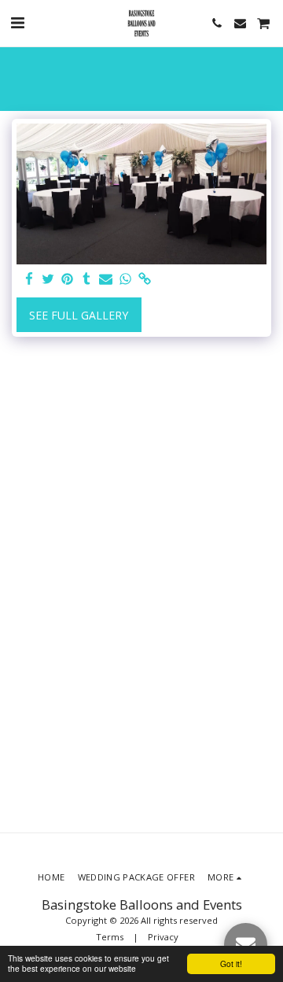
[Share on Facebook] (29, 279)
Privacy (163, 937)
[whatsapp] (126, 279)
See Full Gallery (78, 315)
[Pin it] (68, 279)
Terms (109, 937)
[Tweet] (49, 279)
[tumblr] (87, 279)
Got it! (231, 963)
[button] (17, 22)
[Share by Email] (106, 279)
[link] (145, 279)
